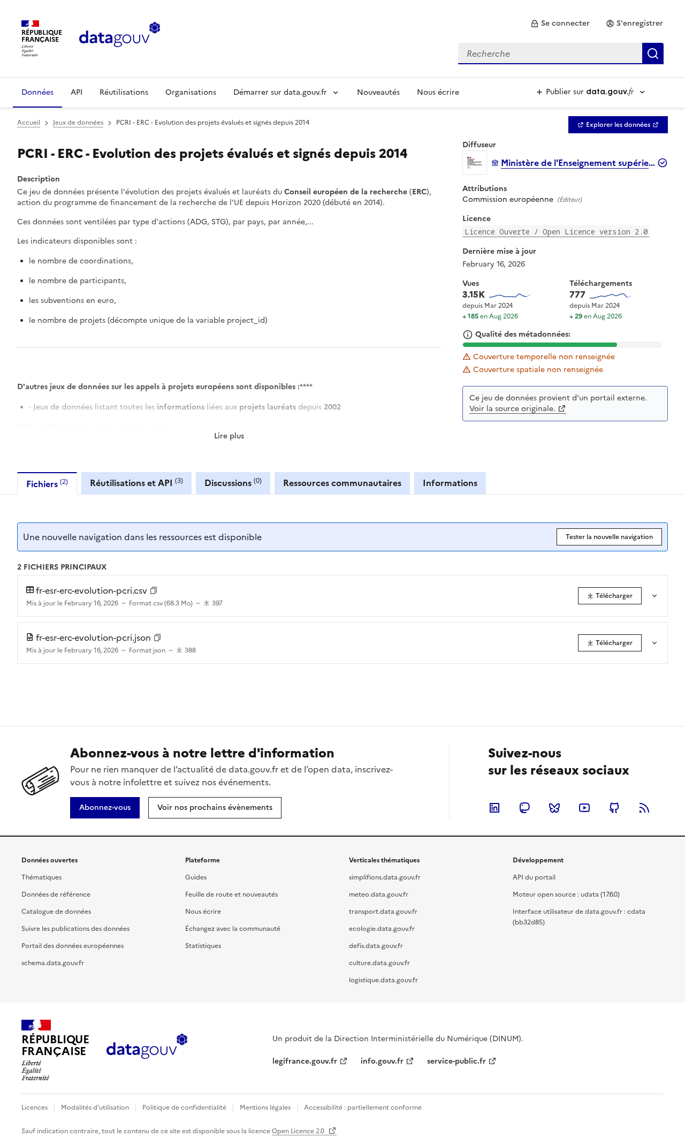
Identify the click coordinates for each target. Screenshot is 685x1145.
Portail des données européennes (72, 946)
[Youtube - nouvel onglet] (584, 807)
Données (37, 92)
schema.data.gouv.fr (52, 963)
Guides (196, 877)
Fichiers (47, 483)
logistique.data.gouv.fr (383, 980)
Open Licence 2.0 (299, 1131)
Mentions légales (265, 1107)
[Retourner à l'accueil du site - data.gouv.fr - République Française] (146, 1050)
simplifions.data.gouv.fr (385, 877)
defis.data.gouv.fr (376, 946)
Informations (450, 482)
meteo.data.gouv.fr (378, 894)
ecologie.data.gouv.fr (382, 929)
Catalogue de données (56, 911)
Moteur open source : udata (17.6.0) (566, 894)
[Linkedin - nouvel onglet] (494, 807)
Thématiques (41, 877)
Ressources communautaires (342, 482)
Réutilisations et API (136, 482)
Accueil (28, 122)
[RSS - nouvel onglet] (644, 807)
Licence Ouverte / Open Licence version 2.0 (556, 231)
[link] (560, 23)
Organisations (190, 92)
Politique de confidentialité (184, 1107)
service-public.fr (456, 1061)
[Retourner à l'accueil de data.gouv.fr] (119, 37)
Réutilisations (124, 92)
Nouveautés (378, 92)
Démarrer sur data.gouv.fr (280, 92)
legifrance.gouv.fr (304, 1061)
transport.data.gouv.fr (383, 911)
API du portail (534, 877)
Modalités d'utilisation (95, 1107)
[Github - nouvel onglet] (614, 807)
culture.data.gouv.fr (379, 963)
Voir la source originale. (512, 408)
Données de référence (55, 894)
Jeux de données (78, 122)
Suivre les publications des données (75, 929)
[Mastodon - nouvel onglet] (524, 807)
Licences (34, 1107)
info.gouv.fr (382, 1061)
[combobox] (561, 53)
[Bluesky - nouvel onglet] (554, 807)
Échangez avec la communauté (232, 929)
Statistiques (203, 946)
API (76, 92)
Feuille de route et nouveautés (231, 894)
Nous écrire (438, 92)
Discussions (233, 482)
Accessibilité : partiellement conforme (363, 1107)
